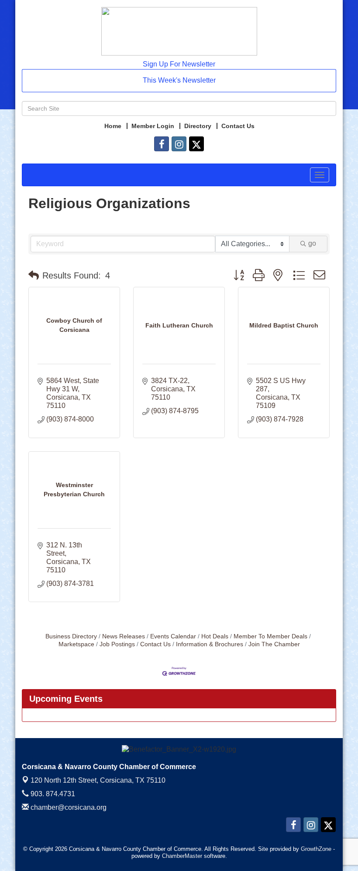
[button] (33, 275)
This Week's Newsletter (179, 80)
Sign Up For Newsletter (179, 64)
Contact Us (155, 644)
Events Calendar (173, 636)
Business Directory (71, 636)
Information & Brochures (209, 644)
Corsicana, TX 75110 (98, 780)
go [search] (312, 243)
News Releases (123, 636)
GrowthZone (316, 849)
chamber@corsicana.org (68, 807)
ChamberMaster (182, 856)
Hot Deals (214, 636)
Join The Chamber (274, 644)
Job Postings (117, 644)
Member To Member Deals (270, 636)
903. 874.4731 (52, 794)
